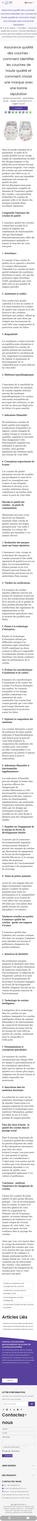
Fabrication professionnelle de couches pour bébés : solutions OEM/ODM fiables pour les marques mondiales (18, 1326)
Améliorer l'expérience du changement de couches (13, 1284)
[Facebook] (3, 1409)
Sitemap (16, 1511)
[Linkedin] (7, 1409)
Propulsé (21, 104)
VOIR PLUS (9, 1381)
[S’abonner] (31, 1404)
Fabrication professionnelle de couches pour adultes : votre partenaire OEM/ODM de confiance (18, 1329)
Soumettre (9, 1456)
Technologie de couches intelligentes (13, 1299)
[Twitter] (10, 1409)
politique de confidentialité (22, 1512)
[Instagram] (17, 1409)
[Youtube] (14, 1409)
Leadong (8, 1512)
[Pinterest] (21, 1409)
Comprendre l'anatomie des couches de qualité (18, 1306)
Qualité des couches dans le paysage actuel (14, 1292)
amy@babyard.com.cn (18, 1488)
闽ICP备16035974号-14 (18, 1505)
